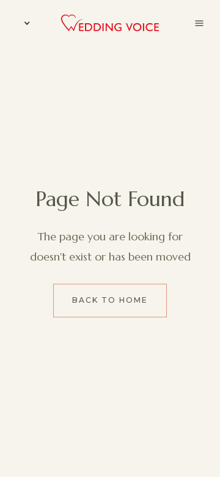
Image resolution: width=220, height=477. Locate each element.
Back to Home (110, 300)
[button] (24, 23)
